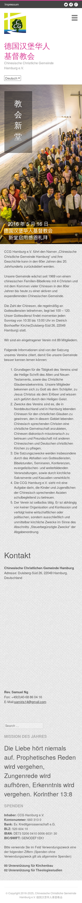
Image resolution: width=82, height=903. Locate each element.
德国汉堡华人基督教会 (27, 50)
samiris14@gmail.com (30, 701)
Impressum (12, 4)
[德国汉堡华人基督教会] (15, 23)
